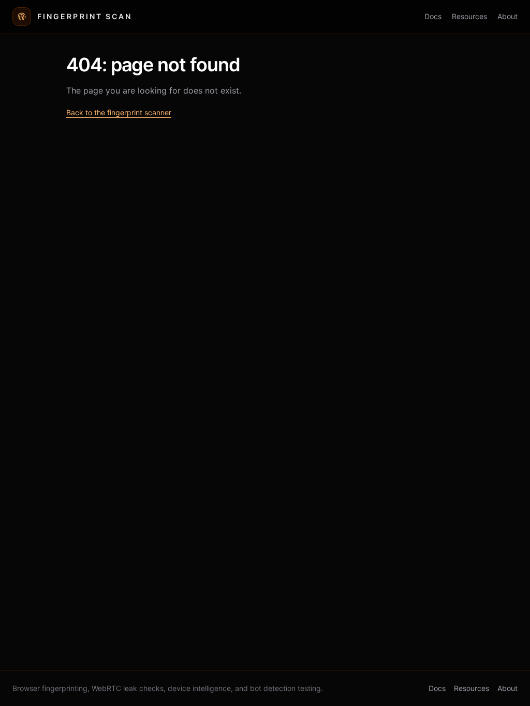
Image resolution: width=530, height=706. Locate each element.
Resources (469, 16)
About (507, 16)
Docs (432, 16)
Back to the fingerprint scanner (118, 112)
